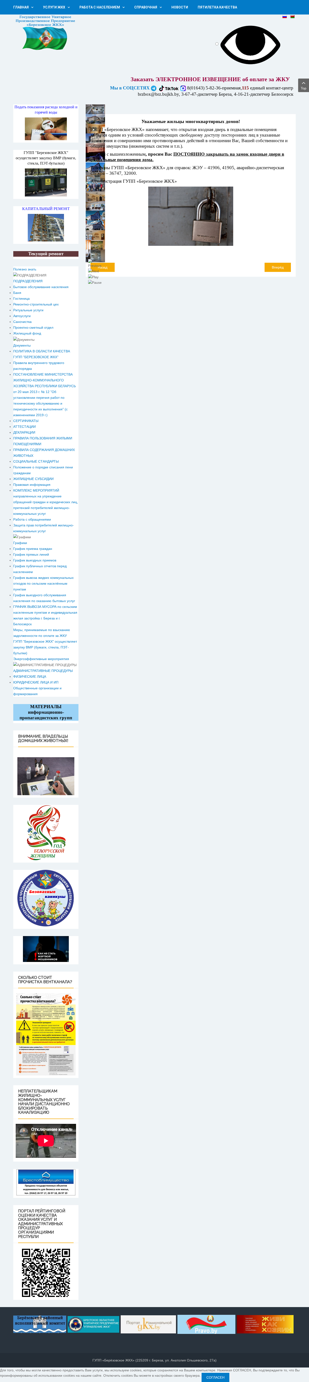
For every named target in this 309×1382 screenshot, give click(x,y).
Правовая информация (31, 485)
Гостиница (21, 298)
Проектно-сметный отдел (33, 327)
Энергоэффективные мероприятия (41, 659)
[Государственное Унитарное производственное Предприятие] (45, 33)
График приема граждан (32, 549)
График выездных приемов (34, 560)
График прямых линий (31, 554)
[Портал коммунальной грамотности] (148, 1324)
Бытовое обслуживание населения (41, 287)
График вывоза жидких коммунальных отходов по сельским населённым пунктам (43, 583)
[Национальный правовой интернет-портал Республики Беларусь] (206, 1324)
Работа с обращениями (32, 519)
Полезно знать (24, 269)
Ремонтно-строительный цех (36, 304)
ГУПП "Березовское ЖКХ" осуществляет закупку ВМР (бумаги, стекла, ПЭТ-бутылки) (46, 158)
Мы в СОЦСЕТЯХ (130, 87)
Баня (17, 293)
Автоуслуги (22, 316)
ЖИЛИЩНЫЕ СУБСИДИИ (33, 479)
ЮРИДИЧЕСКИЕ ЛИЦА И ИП (35, 682)
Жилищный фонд (27, 333)
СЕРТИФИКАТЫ (25, 421)
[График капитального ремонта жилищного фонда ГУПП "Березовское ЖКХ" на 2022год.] (45, 227)
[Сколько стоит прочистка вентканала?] (45, 1034)
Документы (22, 345)
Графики (20, 543)
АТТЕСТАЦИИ (24, 427)
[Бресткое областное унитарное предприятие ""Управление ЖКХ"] (93, 1324)
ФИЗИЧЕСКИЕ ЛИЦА (29, 676)
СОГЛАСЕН (215, 1377)
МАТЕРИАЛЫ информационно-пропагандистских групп (46, 712)
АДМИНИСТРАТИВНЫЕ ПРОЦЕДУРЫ (43, 671)
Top (303, 88)
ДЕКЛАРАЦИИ (24, 432)
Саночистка (22, 322)
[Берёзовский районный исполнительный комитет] (40, 1324)
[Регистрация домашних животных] (45, 776)
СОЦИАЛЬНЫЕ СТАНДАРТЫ (36, 461)
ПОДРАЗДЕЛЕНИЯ (27, 281)
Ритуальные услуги (28, 310)
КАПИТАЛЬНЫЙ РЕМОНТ (46, 209)
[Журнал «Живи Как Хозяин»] (265, 1324)
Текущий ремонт (45, 253)
